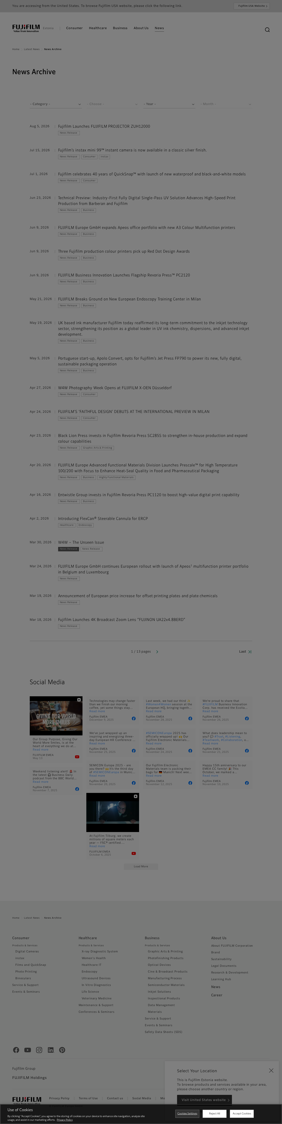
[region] (141, 1114)
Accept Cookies (242, 1113)
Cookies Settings (187, 1113)
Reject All (214, 1113)
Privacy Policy (65, 1120)
